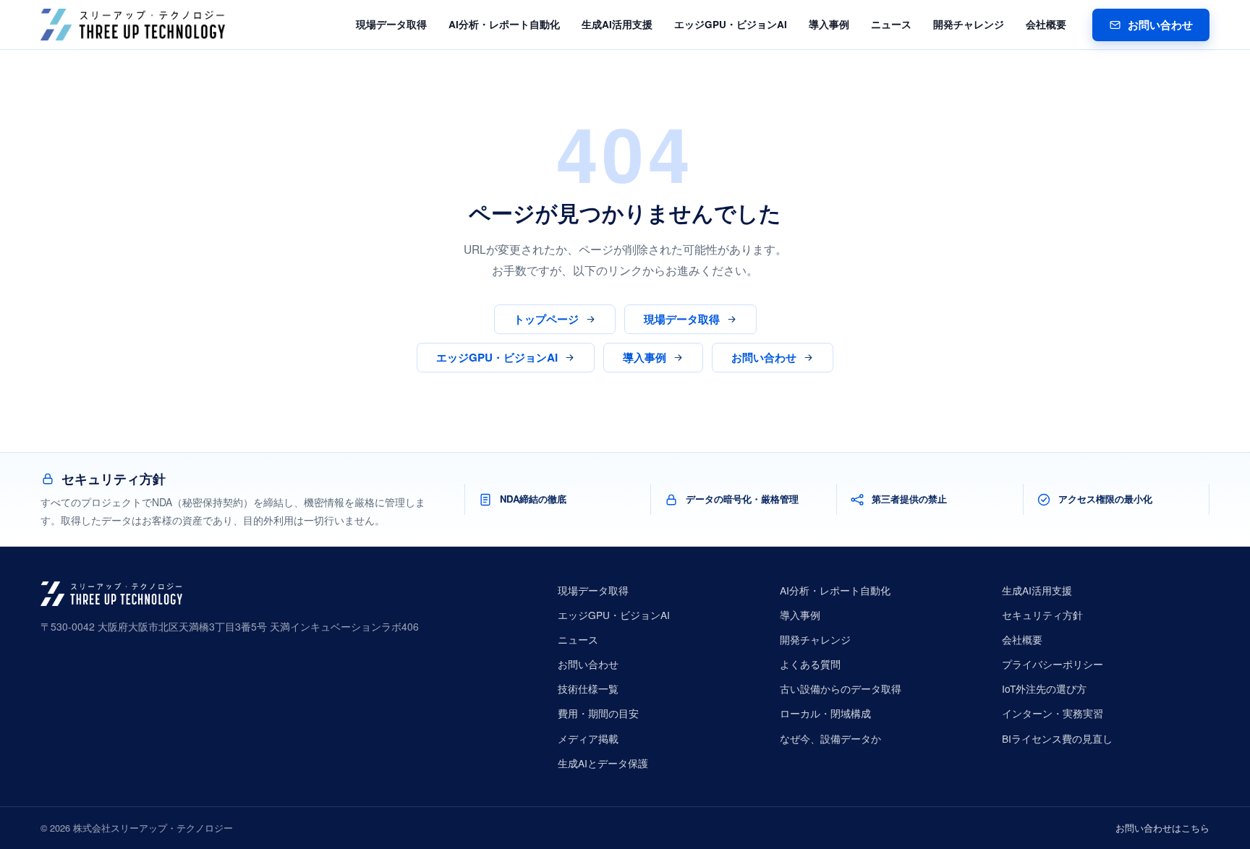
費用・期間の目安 (598, 713)
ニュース (891, 24)
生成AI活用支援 (617, 24)
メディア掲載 (588, 738)
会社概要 (1046, 24)
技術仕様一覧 (588, 688)
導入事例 (829, 24)
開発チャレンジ (968, 24)
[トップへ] (133, 24)
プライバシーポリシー (1052, 664)
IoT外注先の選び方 (1044, 688)
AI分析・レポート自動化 (504, 24)
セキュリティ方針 (1042, 614)
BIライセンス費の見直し (1057, 738)
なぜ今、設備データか (830, 738)
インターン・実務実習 (1052, 713)
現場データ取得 (391, 24)
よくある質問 (810, 664)
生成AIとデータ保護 (603, 763)
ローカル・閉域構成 (825, 713)
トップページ (546, 319)
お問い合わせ (1160, 25)
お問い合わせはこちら (1162, 828)
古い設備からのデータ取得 (840, 688)
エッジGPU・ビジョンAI (730, 24)
